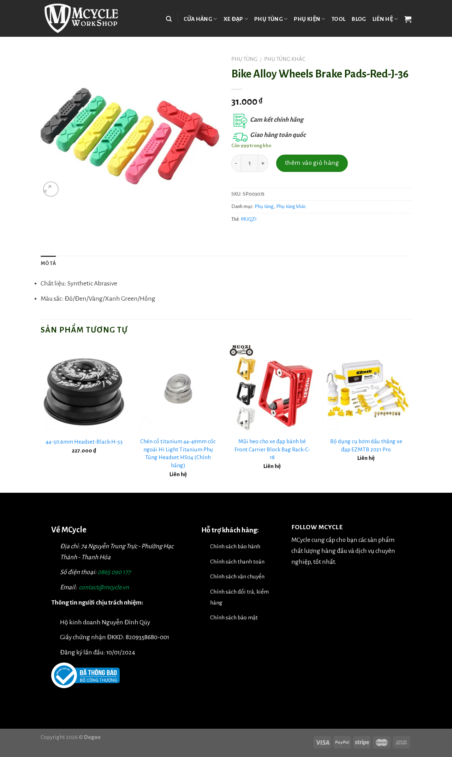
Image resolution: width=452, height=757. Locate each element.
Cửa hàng (198, 19)
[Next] (409, 418)
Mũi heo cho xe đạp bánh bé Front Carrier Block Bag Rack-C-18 (272, 449)
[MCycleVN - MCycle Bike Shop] (86, 18)
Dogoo (92, 737)
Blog (359, 19)
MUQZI (248, 219)
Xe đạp (233, 19)
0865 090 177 (114, 572)
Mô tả (48, 263)
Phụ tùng (268, 19)
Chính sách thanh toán (237, 562)
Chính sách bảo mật (234, 617)
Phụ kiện (307, 19)
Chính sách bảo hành (235, 546)
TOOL (338, 19)
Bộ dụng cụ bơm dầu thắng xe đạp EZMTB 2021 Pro (366, 445)
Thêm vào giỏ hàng (312, 163)
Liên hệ (383, 19)
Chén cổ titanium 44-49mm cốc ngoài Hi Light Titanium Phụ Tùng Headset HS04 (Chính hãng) (178, 453)
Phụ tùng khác (284, 59)
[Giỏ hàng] (407, 19)
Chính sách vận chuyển (237, 576)
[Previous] (41, 418)
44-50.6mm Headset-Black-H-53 (84, 442)
